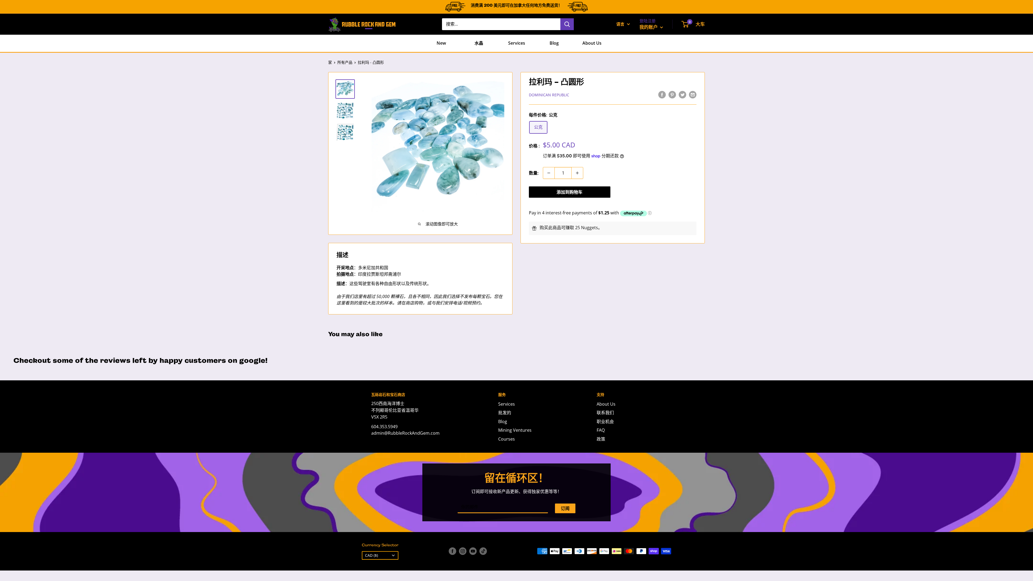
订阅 (565, 508)
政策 (601, 439)
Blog (554, 43)
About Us (592, 43)
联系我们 (605, 413)
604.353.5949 (384, 427)
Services (516, 43)
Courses (506, 439)
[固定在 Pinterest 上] (672, 94)
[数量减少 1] (548, 173)
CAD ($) (371, 555)
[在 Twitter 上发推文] (682, 94)
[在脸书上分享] (662, 94)
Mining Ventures (515, 430)
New (441, 43)
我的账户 (649, 27)
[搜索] (567, 24)
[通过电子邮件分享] (692, 94)
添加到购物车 (569, 192)
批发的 (504, 413)
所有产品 (344, 62)
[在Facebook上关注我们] (452, 551)
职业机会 (605, 421)
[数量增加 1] (577, 173)
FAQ (601, 430)
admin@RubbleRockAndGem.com (405, 433)
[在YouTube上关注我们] (473, 551)
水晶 (479, 43)
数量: (534, 173)
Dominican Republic (549, 94)
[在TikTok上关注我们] (483, 551)
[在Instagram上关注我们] (462, 551)
